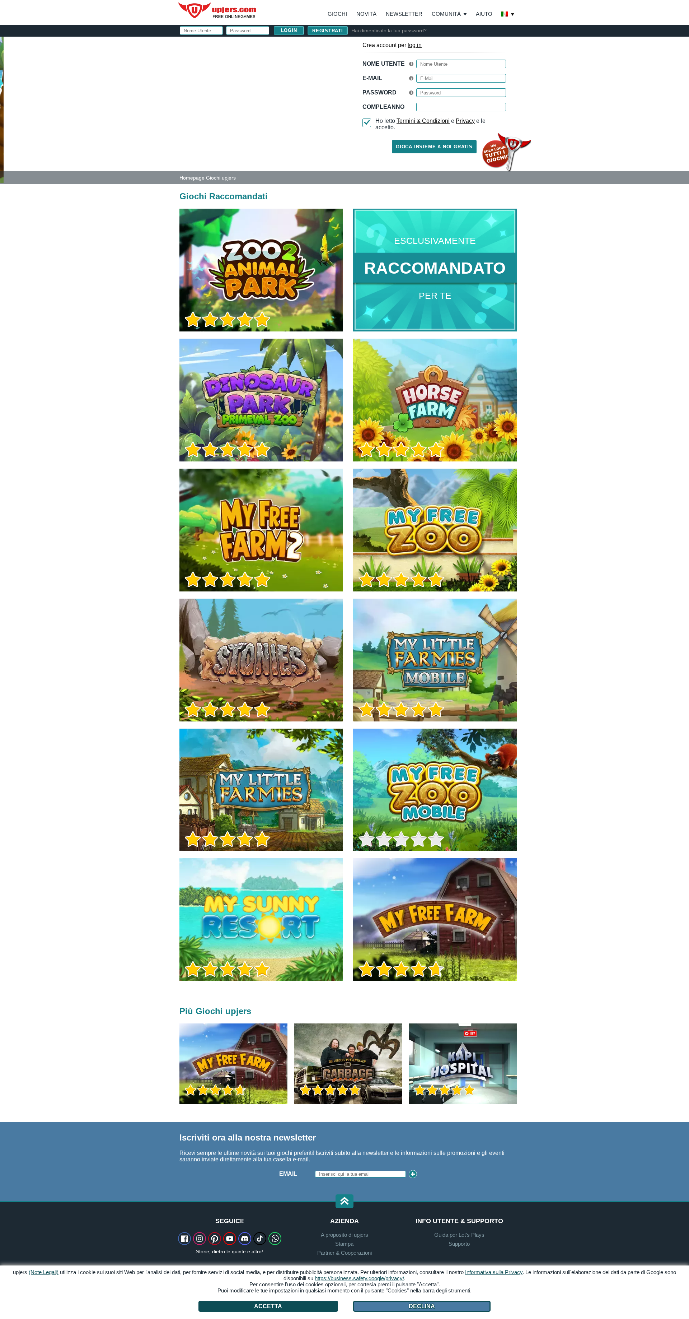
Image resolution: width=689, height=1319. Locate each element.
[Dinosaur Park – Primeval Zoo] (261, 400)
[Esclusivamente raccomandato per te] (435, 270)
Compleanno (383, 107)
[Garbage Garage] (348, 1063)
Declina (422, 1306)
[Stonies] (261, 660)
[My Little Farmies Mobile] (435, 660)
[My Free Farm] (435, 919)
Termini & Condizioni (423, 121)
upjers (217, 10)
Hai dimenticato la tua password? (389, 30)
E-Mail (372, 78)
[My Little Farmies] (261, 790)
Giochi (337, 14)
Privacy (465, 121)
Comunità (446, 14)
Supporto (459, 1244)
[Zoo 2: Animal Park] (2, 109)
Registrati (327, 30)
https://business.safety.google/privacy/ (359, 1278)
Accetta (268, 1306)
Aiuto (484, 14)
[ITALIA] (508, 15)
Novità (366, 14)
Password (379, 92)
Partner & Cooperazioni (344, 1253)
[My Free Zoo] (435, 530)
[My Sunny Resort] (261, 919)
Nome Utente (383, 64)
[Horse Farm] (435, 400)
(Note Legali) (43, 1272)
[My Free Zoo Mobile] (435, 790)
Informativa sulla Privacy (493, 1272)
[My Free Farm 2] (261, 530)
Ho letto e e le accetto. (430, 124)
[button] (344, 1201)
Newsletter (404, 14)
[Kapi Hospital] (463, 1063)
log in (415, 45)
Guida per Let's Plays (459, 1235)
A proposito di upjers (344, 1235)
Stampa (344, 1244)
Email (288, 1174)
